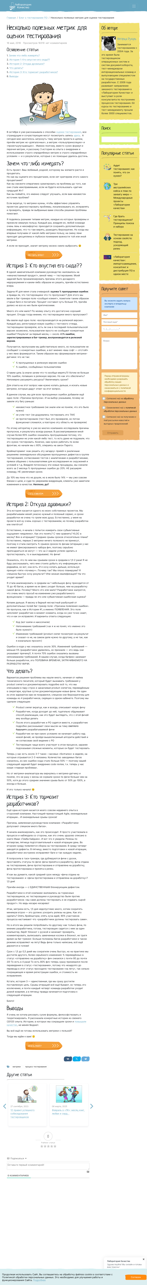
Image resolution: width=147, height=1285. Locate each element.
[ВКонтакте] (68, 1058)
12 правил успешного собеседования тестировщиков (22, 1113)
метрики (17, 1066)
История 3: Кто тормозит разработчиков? (33, 72)
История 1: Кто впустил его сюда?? (29, 59)
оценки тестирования (68, 132)
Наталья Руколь (126, 39)
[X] (77, 1058)
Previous (4, 1103)
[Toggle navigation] (134, 6)
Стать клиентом (35, 493)
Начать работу (35, 1045)
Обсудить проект (36, 255)
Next (91, 1103)
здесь (77, 135)
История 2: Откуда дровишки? (27, 63)
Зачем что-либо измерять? (24, 55)
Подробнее (39, 1280)
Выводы (13, 76)
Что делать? (16, 67)
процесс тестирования (36, 1066)
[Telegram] (85, 1058)
